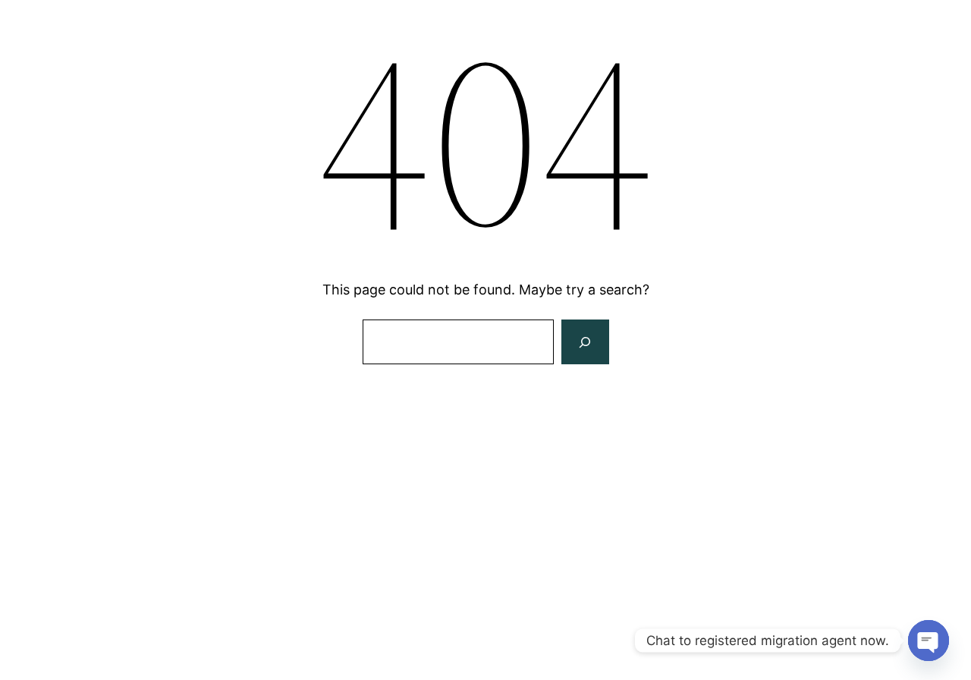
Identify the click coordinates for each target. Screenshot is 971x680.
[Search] (584, 342)
